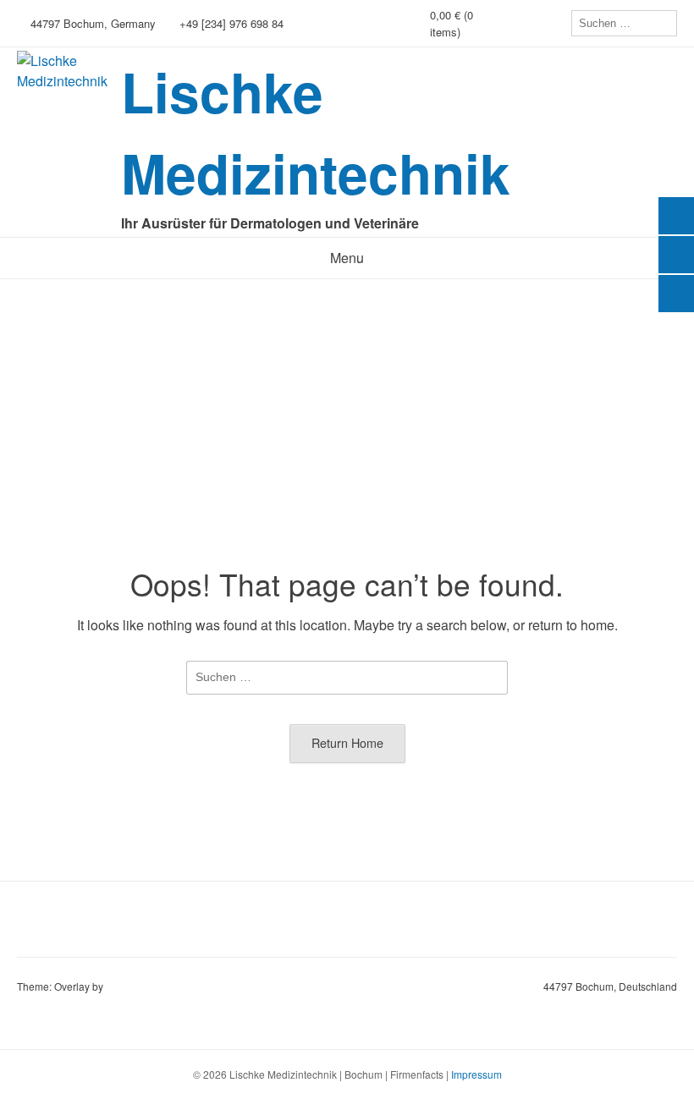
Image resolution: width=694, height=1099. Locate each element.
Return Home (347, 742)
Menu (347, 257)
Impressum (476, 1074)
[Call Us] (530, 23)
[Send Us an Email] (507, 23)
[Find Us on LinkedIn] (554, 23)
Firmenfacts (416, 1074)
